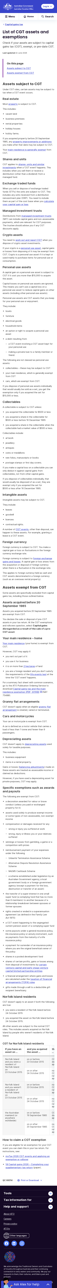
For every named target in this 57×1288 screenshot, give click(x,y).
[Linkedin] (14, 1243)
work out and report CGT (28, 240)
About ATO (9, 1214)
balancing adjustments (31, 767)
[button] (30, 1180)
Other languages (18, 1235)
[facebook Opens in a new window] (6, 1243)
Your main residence (14, 643)
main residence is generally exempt (27, 149)
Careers (7, 1219)
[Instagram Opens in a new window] (22, 1243)
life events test (38, 674)
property (13, 104)
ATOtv (7, 1228)
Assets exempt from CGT (20, 72)
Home (30, 16)
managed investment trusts (36, 215)
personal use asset (31, 248)
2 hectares (29, 666)
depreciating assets (35, 744)
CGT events (22, 529)
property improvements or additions (32, 141)
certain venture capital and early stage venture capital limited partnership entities (27, 967)
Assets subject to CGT (19, 68)
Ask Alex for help (26, 1284)
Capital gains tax (14, 24)
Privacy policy (10, 1223)
